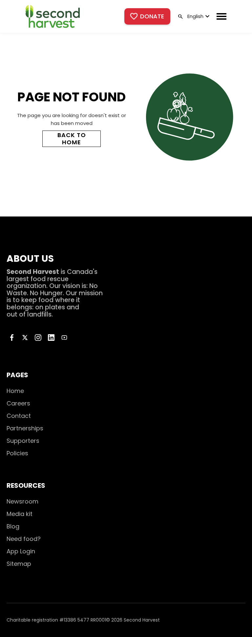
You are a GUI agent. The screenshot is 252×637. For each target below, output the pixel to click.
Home (15, 391)
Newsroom (22, 501)
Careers (18, 403)
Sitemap (19, 564)
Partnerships (25, 428)
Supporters (23, 441)
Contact (19, 416)
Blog (13, 526)
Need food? (24, 539)
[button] (197, 16)
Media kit (19, 514)
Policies (17, 453)
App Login (21, 551)
